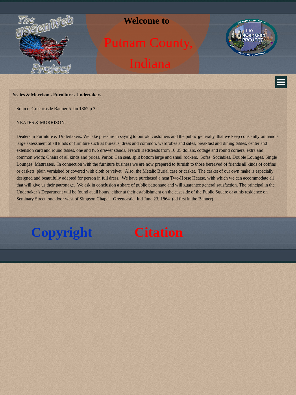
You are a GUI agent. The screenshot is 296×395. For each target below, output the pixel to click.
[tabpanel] (148, 157)
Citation (158, 232)
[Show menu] (281, 82)
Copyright (61, 232)
